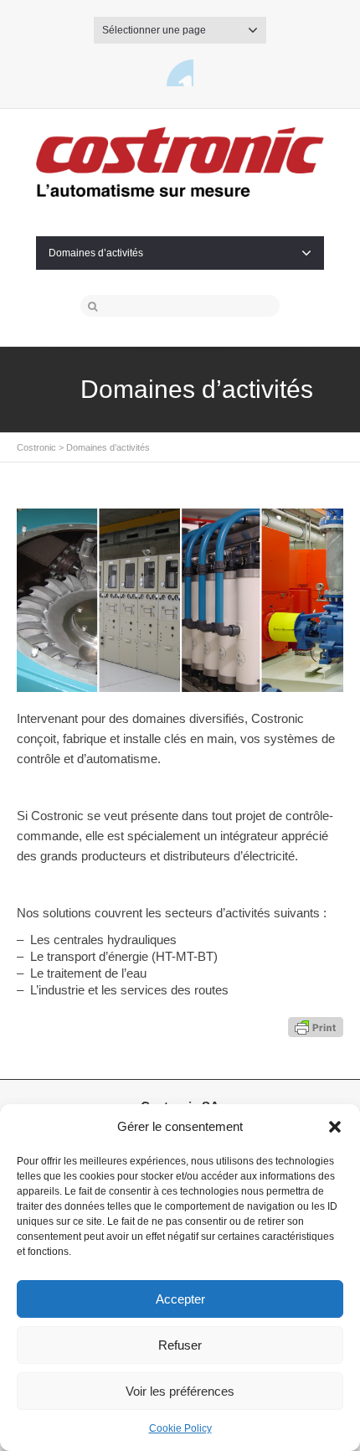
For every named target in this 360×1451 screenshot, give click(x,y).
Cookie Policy (180, 1428)
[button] (335, 1126)
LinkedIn (180, 72)
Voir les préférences (180, 1391)
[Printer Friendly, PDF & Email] (315, 1025)
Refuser (180, 1345)
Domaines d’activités (96, 253)
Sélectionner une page (154, 30)
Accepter (180, 1299)
